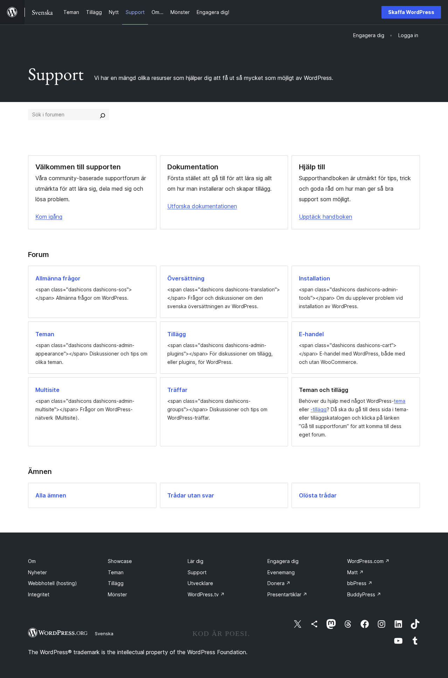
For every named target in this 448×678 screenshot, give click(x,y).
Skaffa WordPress (411, 12)
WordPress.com (368, 561)
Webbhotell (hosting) (52, 583)
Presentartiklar (287, 594)
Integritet (38, 594)
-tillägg (318, 409)
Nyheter (37, 572)
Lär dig (195, 561)
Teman (116, 572)
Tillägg (116, 583)
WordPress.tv (206, 594)
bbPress (359, 583)
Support (197, 572)
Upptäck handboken (325, 216)
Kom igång (48, 216)
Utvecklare (200, 583)
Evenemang (281, 572)
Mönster (117, 594)
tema (399, 401)
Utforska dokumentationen (202, 206)
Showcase (120, 561)
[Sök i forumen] (102, 114)
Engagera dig (283, 561)
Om (32, 561)
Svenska (104, 633)
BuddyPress (364, 594)
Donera (278, 583)
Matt (355, 572)
